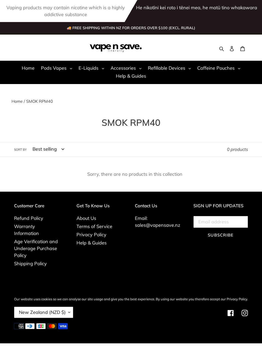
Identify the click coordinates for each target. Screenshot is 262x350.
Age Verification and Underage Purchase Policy (36, 248)
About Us (86, 218)
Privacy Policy (91, 235)
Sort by (20, 149)
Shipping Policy (30, 263)
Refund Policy (28, 218)
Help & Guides (92, 243)
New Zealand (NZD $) (42, 312)
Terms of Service (94, 226)
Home (17, 101)
